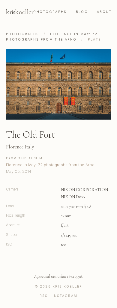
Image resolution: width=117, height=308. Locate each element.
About (104, 12)
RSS (44, 296)
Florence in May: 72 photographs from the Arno (50, 164)
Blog (82, 12)
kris (20, 12)
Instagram (64, 296)
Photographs (50, 12)
